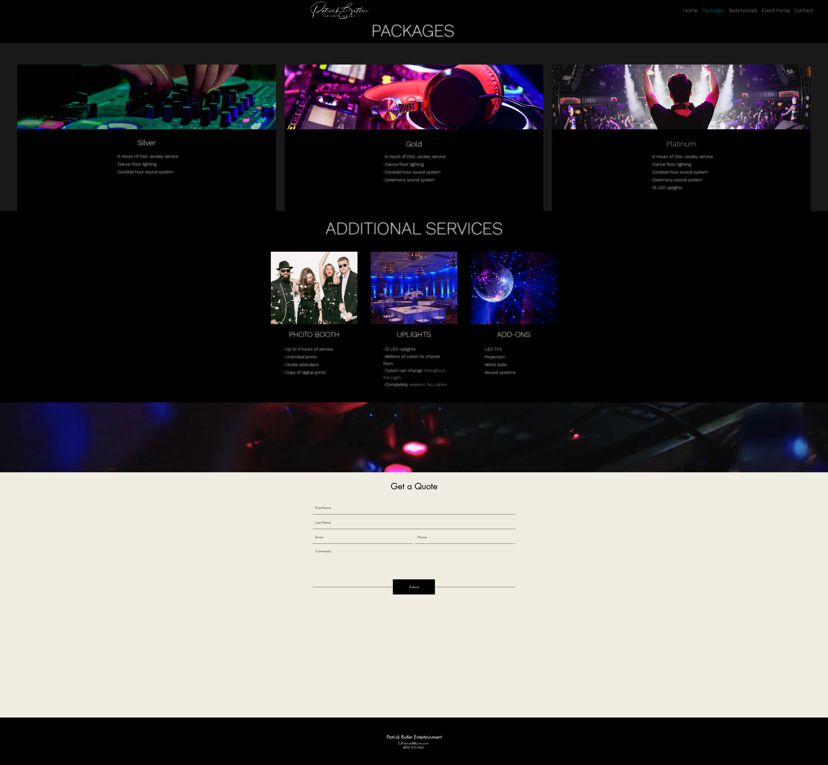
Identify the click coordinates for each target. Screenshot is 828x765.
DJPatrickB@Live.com (413, 743)
